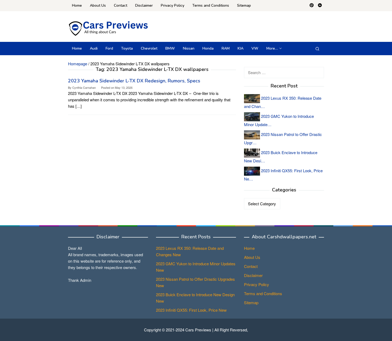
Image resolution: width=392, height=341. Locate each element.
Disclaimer (253, 275)
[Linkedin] (320, 5)
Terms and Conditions (263, 293)
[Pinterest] (311, 5)
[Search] (317, 48)
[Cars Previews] (108, 28)
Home (249, 248)
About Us (252, 257)
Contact (251, 266)
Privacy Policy (256, 284)
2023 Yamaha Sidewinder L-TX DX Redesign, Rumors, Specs (134, 81)
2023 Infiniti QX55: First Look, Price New (191, 310)
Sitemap (251, 302)
